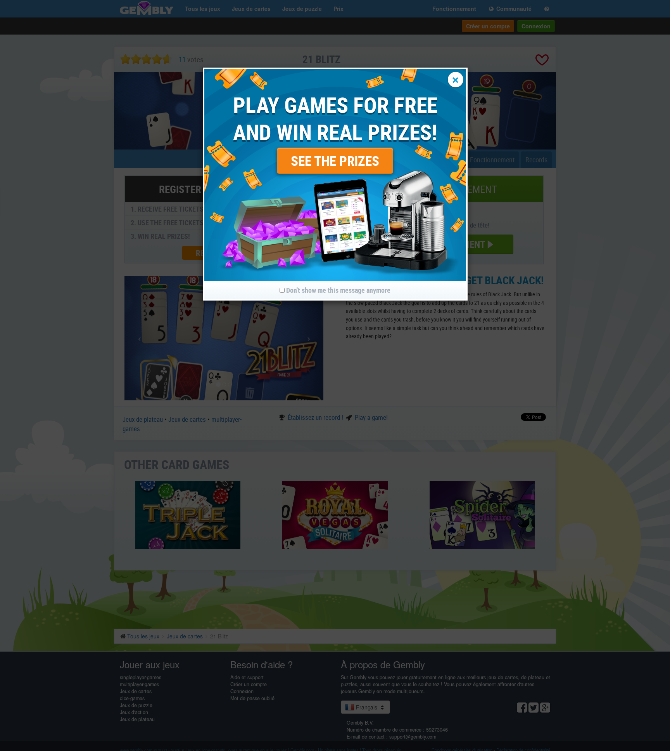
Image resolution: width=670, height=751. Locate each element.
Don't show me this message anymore (337, 290)
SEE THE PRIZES (335, 160)
